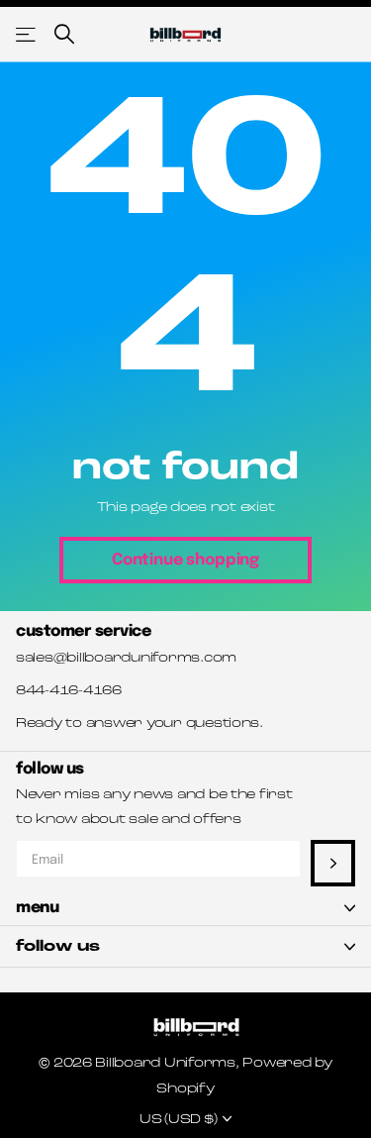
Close (185, 907)
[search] (64, 34)
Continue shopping (185, 560)
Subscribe (333, 863)
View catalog (27, 34)
